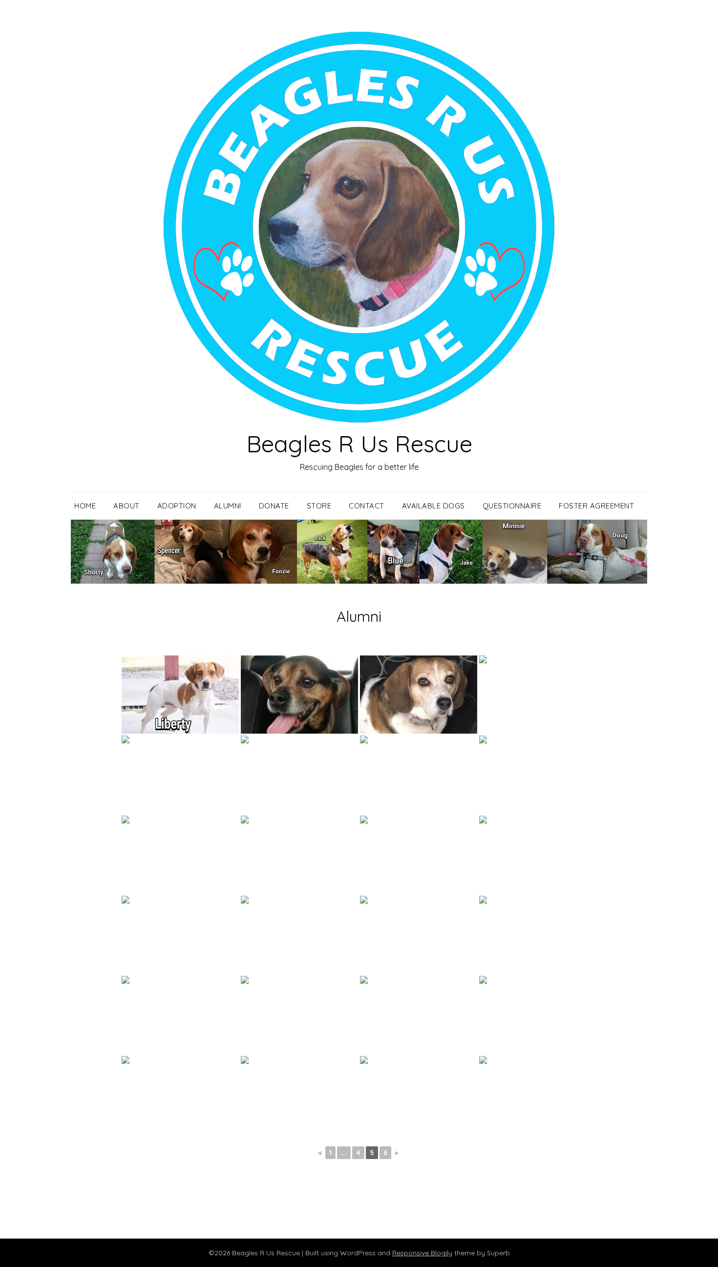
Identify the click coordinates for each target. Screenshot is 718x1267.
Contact (366, 505)
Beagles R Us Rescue (359, 443)
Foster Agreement (596, 505)
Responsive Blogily (422, 1252)
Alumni (227, 505)
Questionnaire (512, 505)
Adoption (176, 505)
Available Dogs (433, 505)
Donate (274, 505)
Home (85, 505)
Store (319, 505)
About (126, 505)
